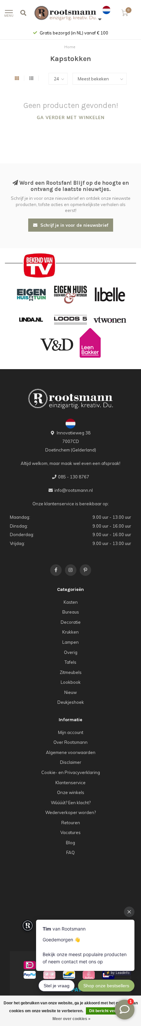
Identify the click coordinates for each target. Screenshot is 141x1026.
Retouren (70, 822)
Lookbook (71, 682)
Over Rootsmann (70, 742)
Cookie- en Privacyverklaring (70, 772)
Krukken (70, 632)
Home (69, 47)
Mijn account (70, 732)
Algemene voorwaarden (70, 752)
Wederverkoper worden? (70, 812)
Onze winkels (70, 792)
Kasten (71, 602)
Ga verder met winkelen (71, 117)
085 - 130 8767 (73, 476)
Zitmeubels (71, 672)
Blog (70, 842)
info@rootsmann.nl (73, 490)
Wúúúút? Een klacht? (71, 802)
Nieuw (70, 692)
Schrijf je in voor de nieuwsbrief (73, 225)
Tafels (70, 662)
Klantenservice (70, 782)
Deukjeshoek (70, 702)
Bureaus (70, 612)
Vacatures (70, 832)
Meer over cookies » (71, 1018)
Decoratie (71, 622)
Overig (70, 652)
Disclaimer (70, 762)
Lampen (70, 642)
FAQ (70, 852)
